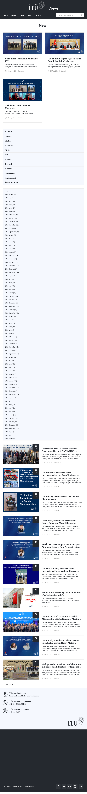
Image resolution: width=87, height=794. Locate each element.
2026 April (10, 208)
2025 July (9, 238)
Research (8, 164)
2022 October (11, 350)
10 (12, 685)
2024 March (10, 293)
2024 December (11, 262)
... (13, 685)
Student (8, 141)
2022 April (10, 371)
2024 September (12, 272)
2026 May (10, 204)
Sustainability (10, 173)
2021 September (12, 394)
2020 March (10, 438)
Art (6, 155)
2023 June (10, 323)
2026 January (11, 218)
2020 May (9, 435)
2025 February (11, 255)
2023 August (10, 316)
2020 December (11, 425)
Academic (9, 136)
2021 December (11, 384)
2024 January (11, 299)
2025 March (10, 252)
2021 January (11, 421)
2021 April (10, 411)
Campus (8, 169)
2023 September (12, 313)
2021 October (11, 391)
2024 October (11, 269)
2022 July (9, 360)
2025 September (12, 232)
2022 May (10, 367)
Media (7, 150)
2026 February (11, 215)
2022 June (10, 364)
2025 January (11, 259)
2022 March (10, 374)
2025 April (10, 249)
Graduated (9, 145)
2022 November (12, 347)
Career (8, 159)
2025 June (10, 242)
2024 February (11, 296)
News (13, 15)
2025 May (10, 245)
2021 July (9, 401)
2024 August (10, 276)
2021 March (10, 415)
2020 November (12, 428)
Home (5, 15)
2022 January (11, 381)
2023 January (11, 340)
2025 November (12, 225)
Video (21, 15)
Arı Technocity (11, 178)
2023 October (11, 310)
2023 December (11, 303)
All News (8, 132)
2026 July (9, 198)
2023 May (10, 327)
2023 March (10, 333)
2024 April (10, 289)
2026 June (10, 201)
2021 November (12, 388)
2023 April (9, 330)
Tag (29, 15)
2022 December (11, 343)
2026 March (10, 211)
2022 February (11, 377)
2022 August (10, 357)
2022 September (12, 354)
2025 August (10, 235)
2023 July (9, 320)
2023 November (12, 306)
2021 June (10, 405)
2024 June (10, 282)
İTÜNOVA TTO (11, 183)
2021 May (10, 408)
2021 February (11, 418)
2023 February (11, 337)
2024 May (10, 286)
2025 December (11, 221)
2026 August (10, 194)
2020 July (9, 432)
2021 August (10, 398)
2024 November (12, 266)
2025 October (11, 228)
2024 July (9, 279)
